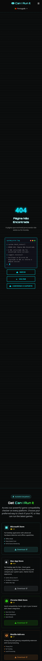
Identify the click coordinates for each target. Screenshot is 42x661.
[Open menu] (39, 3)
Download (21, 549)
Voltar (22, 279)
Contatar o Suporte (22, 286)
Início (22, 272)
